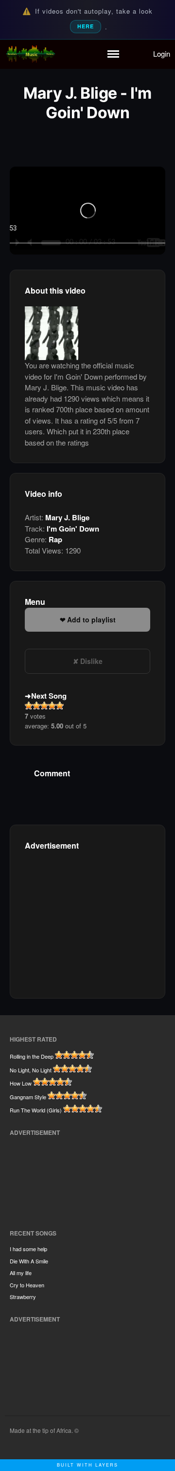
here (85, 26)
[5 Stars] (60, 705)
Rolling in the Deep (31, 1056)
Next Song (49, 695)
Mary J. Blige (67, 517)
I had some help (28, 1249)
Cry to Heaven (27, 1285)
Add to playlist (91, 619)
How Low (21, 1083)
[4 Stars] (52, 705)
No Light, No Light (31, 1070)
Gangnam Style (28, 1097)
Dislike (91, 661)
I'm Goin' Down (73, 528)
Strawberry (23, 1296)
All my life (21, 1273)
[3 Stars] (44, 705)
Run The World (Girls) (36, 1110)
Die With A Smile (29, 1261)
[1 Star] (29, 705)
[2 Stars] (36, 705)
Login (161, 53)
